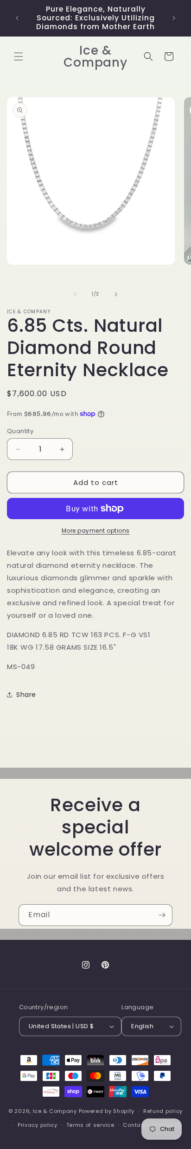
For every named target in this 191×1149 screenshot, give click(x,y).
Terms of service (90, 1125)
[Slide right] (116, 294)
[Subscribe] (162, 915)
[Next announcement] (174, 18)
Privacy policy (37, 1125)
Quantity (20, 431)
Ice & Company (55, 1111)
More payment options (96, 530)
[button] (18, 56)
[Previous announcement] (17, 18)
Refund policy (163, 1111)
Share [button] (26, 694)
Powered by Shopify (107, 1111)
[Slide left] (75, 294)
